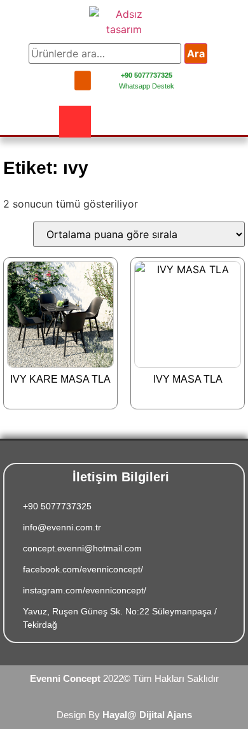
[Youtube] (110, 122)
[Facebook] (40, 122)
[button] (82, 80)
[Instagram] (75, 122)
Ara (196, 53)
